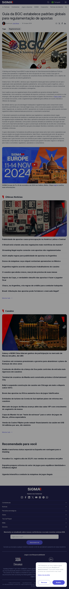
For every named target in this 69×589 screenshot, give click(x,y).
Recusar (44, 582)
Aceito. (58, 582)
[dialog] (34, 294)
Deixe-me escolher (44, 575)
